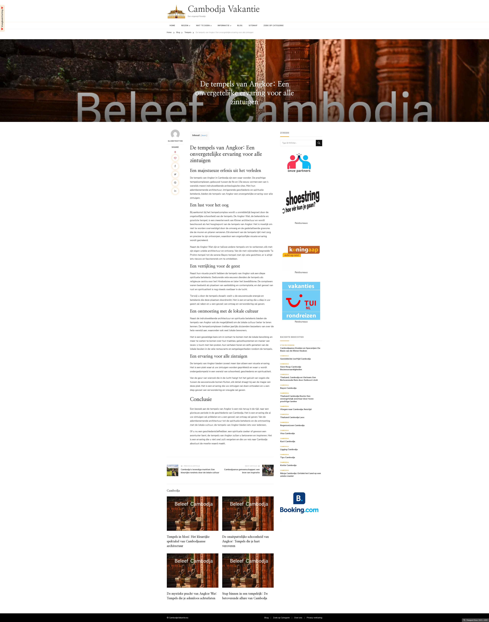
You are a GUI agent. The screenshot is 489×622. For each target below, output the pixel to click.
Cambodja (284, 356)
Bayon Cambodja (288, 388)
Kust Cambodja (287, 441)
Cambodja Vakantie (224, 9)
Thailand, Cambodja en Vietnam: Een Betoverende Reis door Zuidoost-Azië (299, 378)
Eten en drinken (287, 345)
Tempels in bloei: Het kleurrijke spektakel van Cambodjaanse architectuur (188, 541)
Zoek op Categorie (274, 25)
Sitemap (253, 25)
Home (172, 25)
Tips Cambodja (287, 457)
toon (204, 135)
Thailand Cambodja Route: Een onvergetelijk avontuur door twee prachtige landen (297, 399)
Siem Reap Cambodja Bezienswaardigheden (291, 368)
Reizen (184, 25)
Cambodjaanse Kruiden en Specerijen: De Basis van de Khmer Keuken (300, 349)
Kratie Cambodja (288, 465)
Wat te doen (203, 25)
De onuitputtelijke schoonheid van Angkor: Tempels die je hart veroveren (245, 541)
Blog (239, 25)
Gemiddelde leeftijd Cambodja (295, 359)
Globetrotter (175, 141)
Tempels (245, 76)
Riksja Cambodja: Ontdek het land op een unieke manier (300, 474)
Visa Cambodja (287, 433)
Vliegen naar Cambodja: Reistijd (295, 409)
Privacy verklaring (314, 617)
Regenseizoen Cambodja (292, 425)
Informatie (223, 25)
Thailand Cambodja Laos (292, 417)
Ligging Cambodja (289, 449)
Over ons (298, 617)
